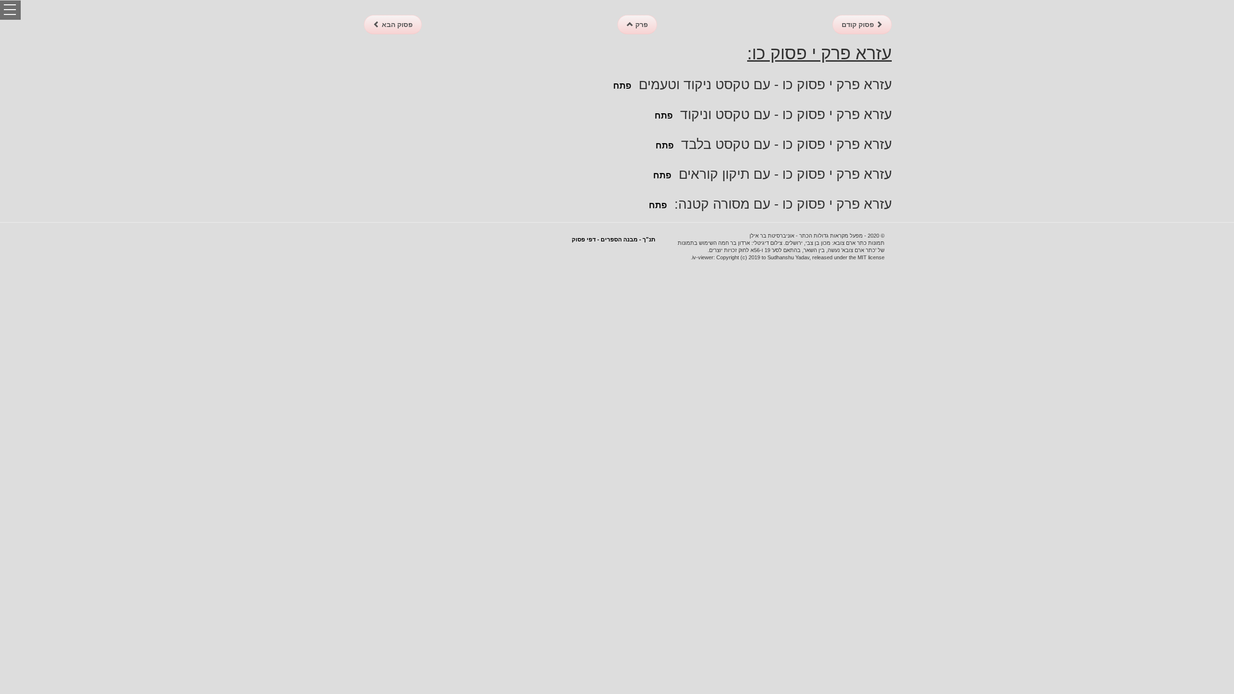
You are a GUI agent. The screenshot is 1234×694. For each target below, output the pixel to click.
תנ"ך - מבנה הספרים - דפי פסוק (614, 239)
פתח (622, 86)
